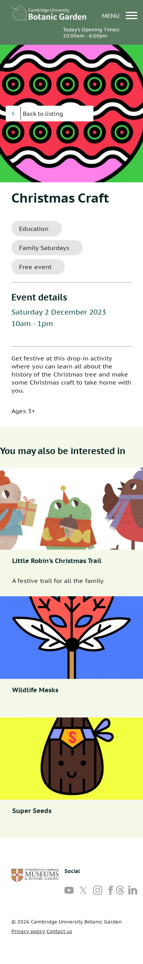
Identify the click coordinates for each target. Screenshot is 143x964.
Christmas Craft (60, 197)
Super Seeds (31, 811)
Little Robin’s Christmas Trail (56, 561)
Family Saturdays (44, 248)
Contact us (59, 931)
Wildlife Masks (35, 690)
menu (111, 15)
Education (33, 228)
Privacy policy (28, 931)
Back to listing (43, 113)
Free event (35, 267)
